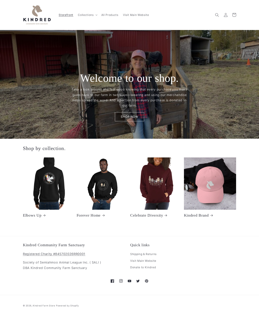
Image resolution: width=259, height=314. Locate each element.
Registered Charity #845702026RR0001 (54, 254)
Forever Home (89, 215)
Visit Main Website (143, 260)
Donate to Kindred (143, 267)
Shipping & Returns (143, 254)
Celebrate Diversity (146, 215)
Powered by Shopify (67, 305)
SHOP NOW (129, 116)
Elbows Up (32, 215)
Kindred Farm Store (44, 305)
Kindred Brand (196, 215)
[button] (87, 15)
